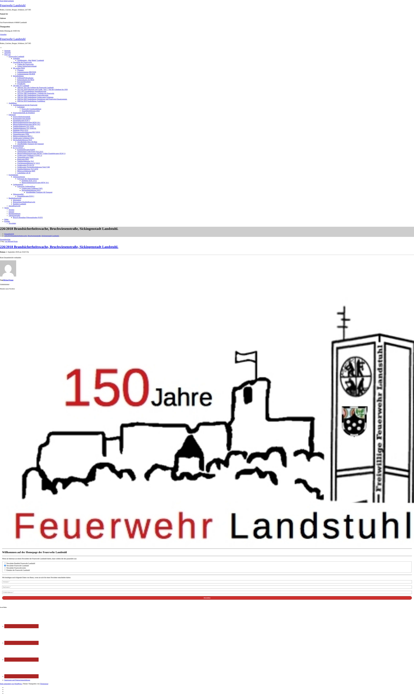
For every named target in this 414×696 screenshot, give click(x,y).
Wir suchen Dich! (19, 68)
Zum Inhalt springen (7, 1)
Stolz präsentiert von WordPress (11, 684)
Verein (6, 208)
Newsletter (12, 223)
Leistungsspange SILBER (26, 74)
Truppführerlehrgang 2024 (31, 111)
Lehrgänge (21, 107)
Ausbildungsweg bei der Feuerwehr (25, 105)
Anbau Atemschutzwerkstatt (26, 66)
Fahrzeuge (12, 115)
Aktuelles (3, 34)
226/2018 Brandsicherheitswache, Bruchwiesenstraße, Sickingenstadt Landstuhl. (31, 236)
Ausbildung (13, 103)
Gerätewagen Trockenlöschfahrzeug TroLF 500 (33, 167)
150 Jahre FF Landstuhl (21, 86)
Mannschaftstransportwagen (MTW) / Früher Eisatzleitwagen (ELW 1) (41, 153)
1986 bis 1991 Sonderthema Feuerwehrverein (32, 95)
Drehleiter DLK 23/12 (20, 130)
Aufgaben (16, 58)
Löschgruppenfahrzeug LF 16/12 (28, 163)
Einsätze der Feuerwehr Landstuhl (18, 570)
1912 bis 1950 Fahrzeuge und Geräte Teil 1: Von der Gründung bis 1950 (42, 89)
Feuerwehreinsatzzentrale (21, 117)
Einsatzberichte (5, 239)
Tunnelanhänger (18, 146)
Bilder (6, 219)
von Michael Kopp (11, 241)
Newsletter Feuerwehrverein (16, 568)
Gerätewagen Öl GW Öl (25, 165)
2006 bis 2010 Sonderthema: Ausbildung (31, 101)
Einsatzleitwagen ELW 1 (21, 120)
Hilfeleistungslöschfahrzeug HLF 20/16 (26, 132)
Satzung (11, 212)
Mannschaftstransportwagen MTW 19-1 (26, 122)
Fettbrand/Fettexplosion (25, 78)
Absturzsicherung (19, 177)
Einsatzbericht (9, 234)
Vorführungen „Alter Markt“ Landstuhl (30, 60)
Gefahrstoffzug (18, 184)
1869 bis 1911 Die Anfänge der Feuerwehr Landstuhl (35, 87)
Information (17, 200)
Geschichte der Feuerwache (22, 62)
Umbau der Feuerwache (25, 64)
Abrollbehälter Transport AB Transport (30, 144)
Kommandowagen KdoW (22, 119)
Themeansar (44, 684)
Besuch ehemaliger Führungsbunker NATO (28, 217)
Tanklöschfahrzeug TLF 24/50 (27, 169)
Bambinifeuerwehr (15, 198)
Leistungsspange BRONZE (26, 72)
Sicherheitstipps (18, 76)
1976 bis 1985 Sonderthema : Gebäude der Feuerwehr (35, 93)
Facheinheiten (13, 175)
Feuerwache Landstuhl (16, 56)
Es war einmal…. (19, 148)
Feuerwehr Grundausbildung (31, 109)
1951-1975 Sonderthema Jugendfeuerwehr (31, 91)
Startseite (7, 51)
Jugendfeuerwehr (14, 206)
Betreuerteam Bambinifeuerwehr (24, 202)
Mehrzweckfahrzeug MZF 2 (22, 136)
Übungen (20, 70)
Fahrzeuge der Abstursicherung (27, 179)
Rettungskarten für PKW (25, 80)
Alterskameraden (14, 215)
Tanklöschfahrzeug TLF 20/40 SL (24, 128)
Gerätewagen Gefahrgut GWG (23, 138)
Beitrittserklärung (14, 214)
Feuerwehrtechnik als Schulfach (24, 113)
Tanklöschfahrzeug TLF (25, 161)
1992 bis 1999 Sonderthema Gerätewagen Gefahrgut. (35, 97)
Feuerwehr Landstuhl (13, 5)
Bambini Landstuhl (19, 204)
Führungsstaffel (18, 194)
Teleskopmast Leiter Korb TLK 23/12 (30, 151)
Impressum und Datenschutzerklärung (17, 680)
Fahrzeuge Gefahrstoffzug (26, 186)
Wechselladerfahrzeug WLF (22, 140)
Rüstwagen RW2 (23, 159)
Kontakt (7, 221)
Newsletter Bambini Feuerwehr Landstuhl (20, 563)
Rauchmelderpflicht (24, 82)
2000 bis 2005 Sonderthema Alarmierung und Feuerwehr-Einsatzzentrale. (42, 99)
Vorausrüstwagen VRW (21, 134)
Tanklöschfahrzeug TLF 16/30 (23, 126)
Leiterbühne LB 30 (23, 173)
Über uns (7, 54)
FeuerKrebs (21, 84)
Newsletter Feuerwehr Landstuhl (17, 566)
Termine (11, 210)
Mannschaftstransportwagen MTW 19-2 (26, 124)
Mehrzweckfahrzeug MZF (26, 171)
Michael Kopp (8, 280)
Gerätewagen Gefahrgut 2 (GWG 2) (29, 155)
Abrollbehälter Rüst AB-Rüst (27, 142)
